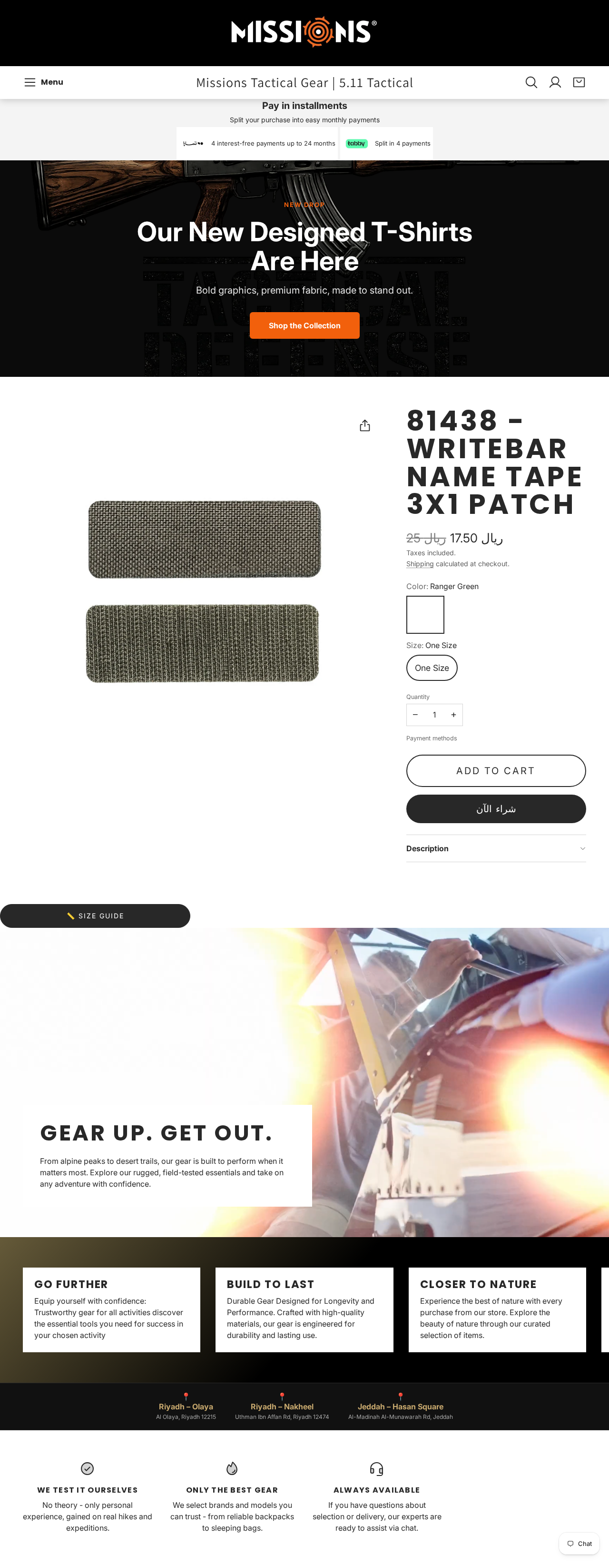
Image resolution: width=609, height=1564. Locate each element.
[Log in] (555, 82)
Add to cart (496, 771)
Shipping (420, 564)
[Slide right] (586, 1310)
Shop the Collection (305, 325)
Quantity (418, 696)
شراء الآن (496, 809)
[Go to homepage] (304, 33)
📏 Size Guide (95, 916)
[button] (45, 82)
